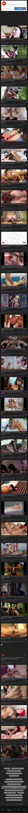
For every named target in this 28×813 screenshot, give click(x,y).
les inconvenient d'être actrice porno (14, 790)
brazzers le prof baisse (17, 768)
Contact (15, 809)
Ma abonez (20, 8)
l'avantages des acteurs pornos (14, 779)
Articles (3, 809)
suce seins (7, 768)
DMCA (19, 809)
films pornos (21, 792)
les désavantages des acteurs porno (14, 781)
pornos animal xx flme (10, 792)
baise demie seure (14, 775)
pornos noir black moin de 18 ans (14, 797)
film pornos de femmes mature (14, 795)
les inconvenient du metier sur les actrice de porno (14, 787)
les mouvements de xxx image (14, 773)
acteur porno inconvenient (14, 784)
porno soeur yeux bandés (14, 770)
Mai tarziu (7, 8)
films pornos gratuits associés (14, 800)
